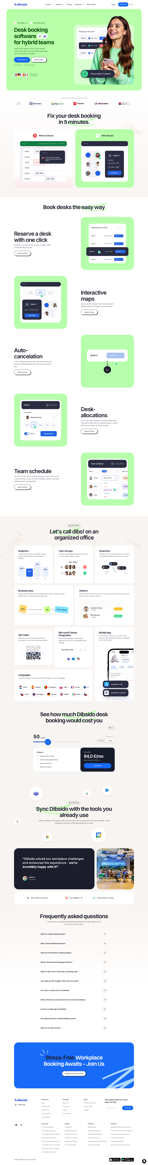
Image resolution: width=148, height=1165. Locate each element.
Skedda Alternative (70, 1131)
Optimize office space (117, 1138)
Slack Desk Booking (94, 1145)
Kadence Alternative (71, 1141)
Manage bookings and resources (121, 1127)
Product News (46, 1113)
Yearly (110, 740)
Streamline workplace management (122, 1131)
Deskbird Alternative (71, 1134)
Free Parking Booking (48, 1131)
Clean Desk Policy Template (50, 1148)
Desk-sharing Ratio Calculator (51, 1141)
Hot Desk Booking (93, 1138)
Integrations (68, 1127)
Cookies (86, 1110)
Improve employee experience (120, 1134)
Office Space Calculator (49, 1138)
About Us (66, 1103)
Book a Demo (91, 4)
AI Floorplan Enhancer (49, 1152)
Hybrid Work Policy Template (51, 1145)
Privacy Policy (88, 1106)
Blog (43, 1103)
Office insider (46, 1106)
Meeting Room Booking (95, 1134)
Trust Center (67, 1113)
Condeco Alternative (71, 1138)
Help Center (45, 1110)
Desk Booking (92, 1127)
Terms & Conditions (90, 1103)
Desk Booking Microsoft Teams (97, 1141)
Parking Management (94, 1131)
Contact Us (66, 1106)
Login (113, 4)
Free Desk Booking (47, 1127)
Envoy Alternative (70, 1145)
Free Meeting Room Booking (50, 1134)
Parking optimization (117, 1141)
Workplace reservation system (120, 1145)
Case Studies (46, 1117)
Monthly (101, 740)
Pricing (69, 4)
